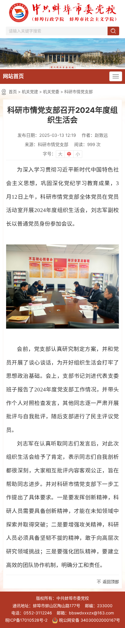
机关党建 (30, 91)
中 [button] (69, 154)
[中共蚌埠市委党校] (62, 53)
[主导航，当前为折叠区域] (115, 76)
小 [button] (78, 154)
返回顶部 (111, 581)
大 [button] (60, 154)
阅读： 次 (87, 144)
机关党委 (51, 91)
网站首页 (13, 76)
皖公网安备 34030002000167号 (89, 620)
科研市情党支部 (78, 91)
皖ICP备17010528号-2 (26, 620)
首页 (13, 91)
